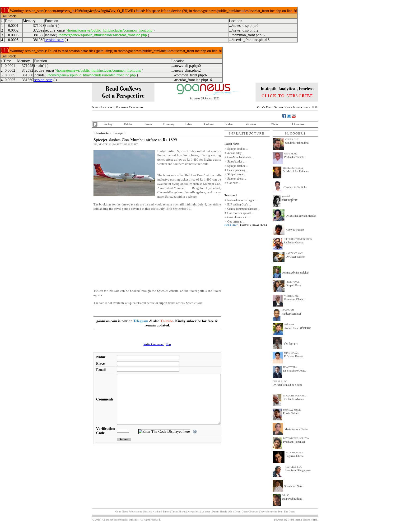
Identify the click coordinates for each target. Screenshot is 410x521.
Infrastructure (102, 133)
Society (108, 124)
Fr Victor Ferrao (293, 356)
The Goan (289, 511)
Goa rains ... (234, 183)
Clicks (274, 124)
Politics (128, 124)
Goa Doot (234, 511)
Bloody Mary (294, 452)
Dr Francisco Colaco (294, 370)
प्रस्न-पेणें (286, 196)
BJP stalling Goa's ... (239, 204)
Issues (148, 124)
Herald (147, 511)
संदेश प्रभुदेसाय (290, 200)
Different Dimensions (298, 239)
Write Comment (154, 344)
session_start (54, 40)
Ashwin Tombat (295, 230)
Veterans (251, 124)
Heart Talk (290, 367)
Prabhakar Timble (294, 157)
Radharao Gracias (294, 242)
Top (168, 344)
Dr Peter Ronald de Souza (287, 384)
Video (229, 124)
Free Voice (292, 281)
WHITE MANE (291, 296)
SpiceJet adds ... (236, 161)
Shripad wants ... (236, 174)
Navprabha (193, 511)
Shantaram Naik (293, 486)
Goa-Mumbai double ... (240, 157)
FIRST (227, 224)
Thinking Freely (293, 168)
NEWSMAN (288, 310)
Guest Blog (280, 381)
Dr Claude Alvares (293, 399)
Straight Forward (294, 395)
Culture (209, 124)
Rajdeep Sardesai (291, 313)
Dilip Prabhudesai (292, 498)
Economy (168, 124)
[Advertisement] (157, 252)
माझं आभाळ (289, 324)
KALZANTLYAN (294, 253)
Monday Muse (292, 410)
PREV (235, 224)
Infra (188, 124)
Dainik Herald (219, 511)
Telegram (140, 320)
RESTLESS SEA (293, 466)
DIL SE (285, 495)
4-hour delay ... (235, 153)
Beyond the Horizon (296, 438)
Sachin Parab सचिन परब (297, 328)
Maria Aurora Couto (296, 429)
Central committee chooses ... (243, 208)
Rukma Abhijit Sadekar (295, 272)
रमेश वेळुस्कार (291, 343)
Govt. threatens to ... (238, 217)
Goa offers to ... (236, 221)
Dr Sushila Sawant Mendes (301, 215)
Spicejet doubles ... (237, 148)
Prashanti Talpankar (294, 441)
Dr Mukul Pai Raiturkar (296, 171)
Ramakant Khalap (294, 299)
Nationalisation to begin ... (242, 200)
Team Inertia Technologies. (303, 519)
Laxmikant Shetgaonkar (298, 470)
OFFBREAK (290, 153)
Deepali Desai (293, 285)
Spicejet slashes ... (237, 165)
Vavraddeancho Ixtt (271, 511)
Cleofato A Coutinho (295, 187)
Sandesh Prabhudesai (297, 142)
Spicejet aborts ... (237, 178)
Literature (298, 124)
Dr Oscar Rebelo (295, 256)
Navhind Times (161, 511)
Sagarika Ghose (294, 456)
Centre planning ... (237, 170)
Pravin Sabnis (291, 413)
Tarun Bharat (178, 511)
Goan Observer (250, 511)
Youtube (166, 320)
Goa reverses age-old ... (240, 213)
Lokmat (205, 511)
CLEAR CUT (291, 139)
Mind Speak (291, 353)
